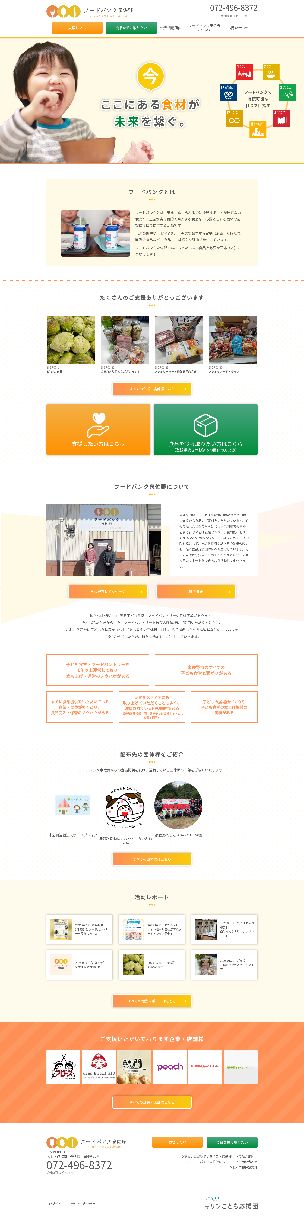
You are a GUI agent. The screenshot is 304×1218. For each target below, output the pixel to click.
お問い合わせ (238, 27)
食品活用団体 (170, 27)
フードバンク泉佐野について (204, 27)
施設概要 (196, 591)
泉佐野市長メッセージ (108, 591)
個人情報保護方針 (245, 1167)
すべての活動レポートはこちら (152, 1000)
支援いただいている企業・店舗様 (208, 1156)
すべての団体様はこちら (152, 859)
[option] (72, 809)
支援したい (77, 27)
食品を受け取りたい (131, 27)
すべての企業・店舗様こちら (152, 388)
